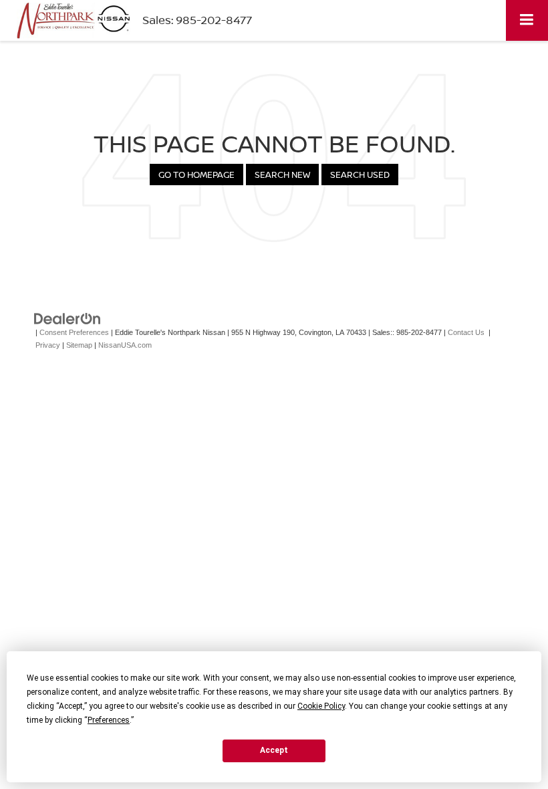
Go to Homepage (196, 174)
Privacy (47, 345)
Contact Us (466, 332)
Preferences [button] (109, 720)
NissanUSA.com (125, 345)
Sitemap (79, 345)
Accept (274, 750)
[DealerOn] (67, 319)
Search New (282, 174)
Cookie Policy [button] (321, 706)
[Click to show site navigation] (527, 20)
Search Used (360, 174)
